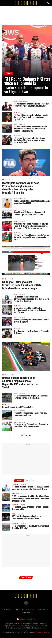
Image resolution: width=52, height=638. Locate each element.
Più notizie (26, 435)
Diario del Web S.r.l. (43, 632)
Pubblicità (7, 609)
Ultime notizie (18, 609)
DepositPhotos (27, 612)
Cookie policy (30, 609)
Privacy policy (43, 609)
